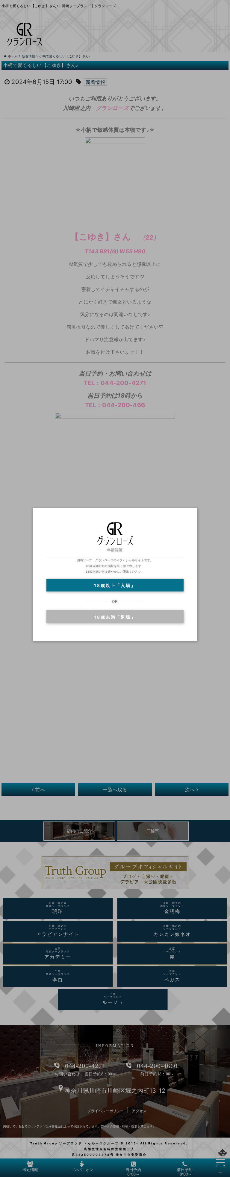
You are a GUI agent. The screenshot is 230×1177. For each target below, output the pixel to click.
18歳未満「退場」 (115, 617)
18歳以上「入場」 (115, 585)
